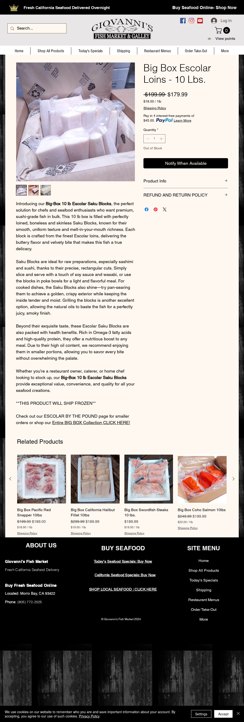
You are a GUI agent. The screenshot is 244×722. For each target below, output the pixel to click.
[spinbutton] (154, 139)
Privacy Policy (89, 716)
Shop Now (226, 7)
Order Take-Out (203, 609)
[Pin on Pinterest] (155, 209)
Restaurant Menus (203, 599)
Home (203, 560)
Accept (223, 714)
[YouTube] (200, 20)
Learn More (182, 120)
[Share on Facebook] (146, 209)
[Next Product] (233, 479)
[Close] (238, 714)
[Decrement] (147, 139)
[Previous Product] (10, 479)
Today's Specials (203, 580)
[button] (223, 30)
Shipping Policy (154, 108)
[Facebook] (183, 20)
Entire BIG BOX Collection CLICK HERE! (91, 422)
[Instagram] (191, 20)
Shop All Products (203, 570)
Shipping (203, 590)
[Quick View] (41, 479)
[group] (121, 495)
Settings (201, 714)
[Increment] (162, 139)
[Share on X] (165, 209)
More (203, 619)
